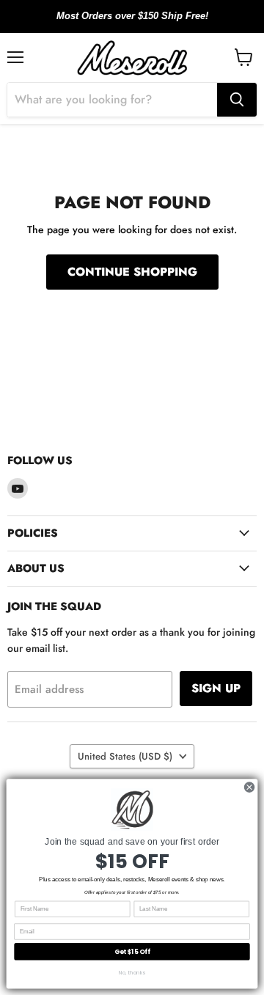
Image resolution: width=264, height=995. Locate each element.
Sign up (216, 688)
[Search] (237, 100)
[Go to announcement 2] (132, 24)
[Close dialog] (248, 787)
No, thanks (132, 972)
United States (125, 756)
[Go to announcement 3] (144, 24)
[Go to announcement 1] (120, 24)
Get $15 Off (132, 951)
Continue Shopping (132, 271)
